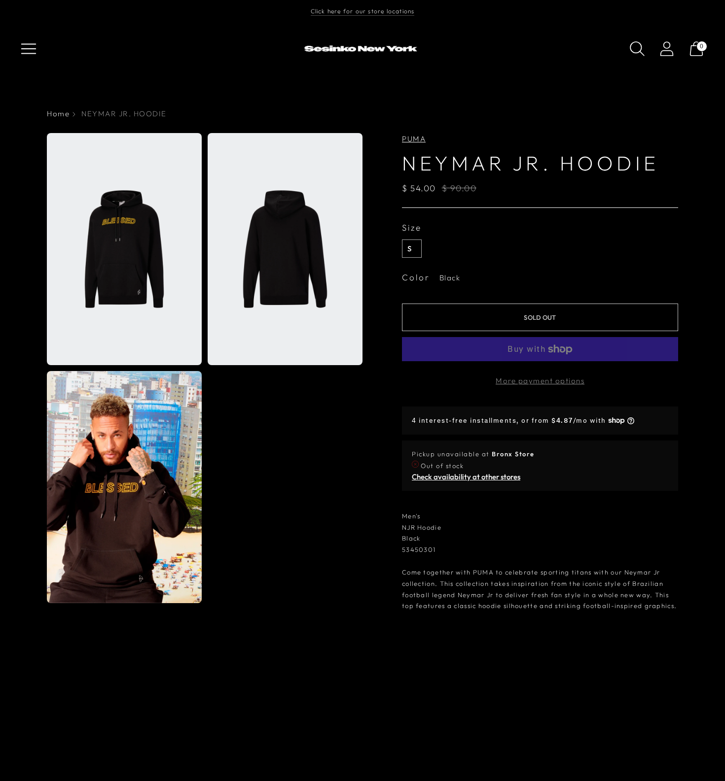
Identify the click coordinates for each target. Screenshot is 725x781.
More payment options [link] (540, 380)
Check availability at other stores (466, 476)
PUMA (414, 138)
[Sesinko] (362, 49)
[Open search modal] (637, 49)
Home (58, 113)
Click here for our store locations (363, 11)
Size (412, 227)
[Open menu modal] (28, 49)
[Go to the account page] (667, 49)
